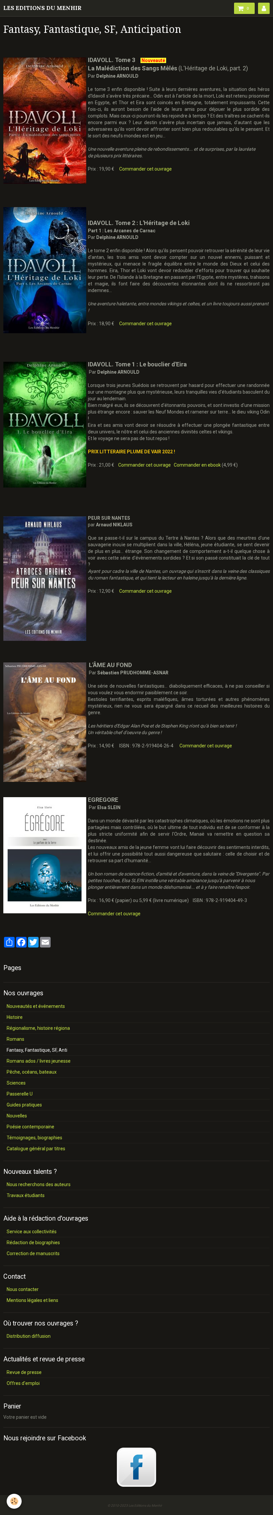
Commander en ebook (197, 465)
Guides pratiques (24, 1104)
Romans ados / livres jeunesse (39, 1061)
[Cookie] (14, 1501)
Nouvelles (17, 1115)
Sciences (16, 1083)
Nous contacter (23, 1289)
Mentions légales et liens (32, 1300)
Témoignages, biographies (34, 1137)
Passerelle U (20, 1094)
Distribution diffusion (29, 1336)
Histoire (15, 1017)
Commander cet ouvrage (145, 169)
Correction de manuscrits (33, 1253)
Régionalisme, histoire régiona (38, 1028)
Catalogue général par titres (36, 1148)
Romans (15, 1039)
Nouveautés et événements (36, 1006)
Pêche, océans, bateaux (32, 1072)
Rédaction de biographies (33, 1242)
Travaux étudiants (26, 1195)
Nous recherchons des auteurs (39, 1184)
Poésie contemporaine (30, 1126)
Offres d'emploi (23, 1383)
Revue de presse (24, 1372)
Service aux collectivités (32, 1231)
